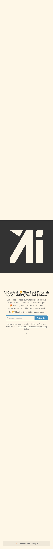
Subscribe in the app (28, 543)
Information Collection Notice (28, 326)
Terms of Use (38, 324)
